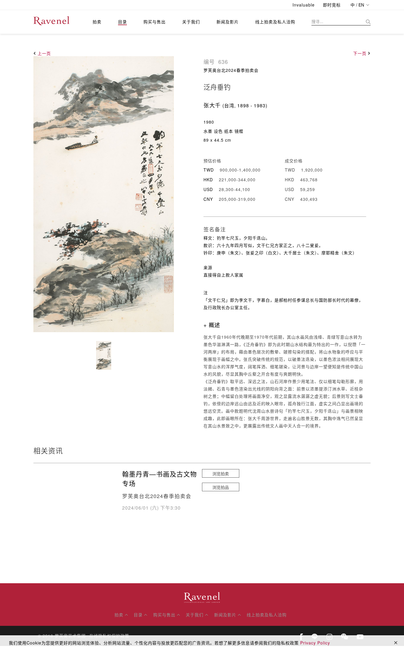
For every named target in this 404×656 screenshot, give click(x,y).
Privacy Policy (315, 643)
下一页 (359, 53)
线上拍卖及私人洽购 (275, 22)
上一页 (44, 53)
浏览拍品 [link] (220, 487)
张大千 (212, 105)
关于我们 (191, 22)
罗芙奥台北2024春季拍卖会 (230, 70)
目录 (122, 22)
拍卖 (97, 22)
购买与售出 (154, 22)
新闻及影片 (227, 22)
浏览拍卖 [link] (220, 473)
